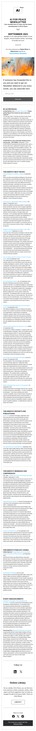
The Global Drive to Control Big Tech (12, 447)
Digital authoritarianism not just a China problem (15, 385)
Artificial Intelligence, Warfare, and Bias (13, 174)
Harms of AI (6, 415)
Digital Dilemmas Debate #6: (10, 501)
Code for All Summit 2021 (9, 531)
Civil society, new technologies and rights (14, 357)
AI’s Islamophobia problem (10, 281)
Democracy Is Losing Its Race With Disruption (15, 201)
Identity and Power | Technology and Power (20, 475)
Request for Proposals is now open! (22, 630)
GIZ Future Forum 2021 (21, 111)
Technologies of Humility (9, 573)
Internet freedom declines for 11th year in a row (15, 326)
